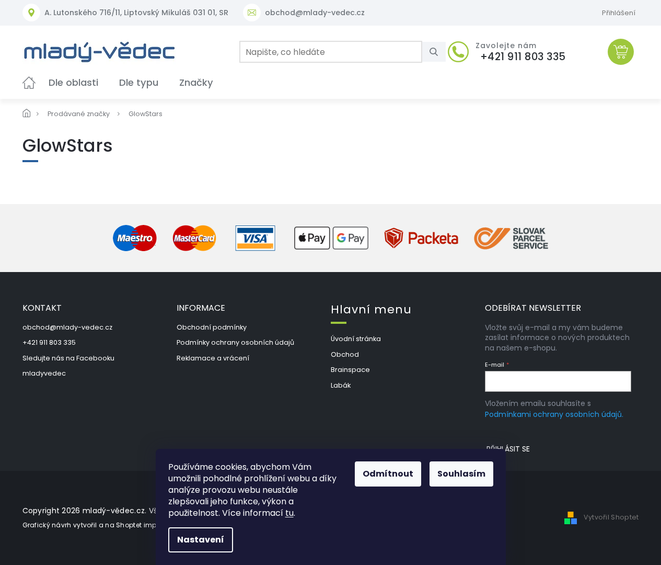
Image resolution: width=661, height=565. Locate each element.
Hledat (438, 52)
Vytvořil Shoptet (611, 517)
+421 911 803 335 (49, 342)
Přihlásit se (508, 449)
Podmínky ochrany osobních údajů (235, 342)
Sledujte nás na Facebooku (68, 358)
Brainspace (350, 369)
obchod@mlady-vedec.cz (67, 327)
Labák (341, 385)
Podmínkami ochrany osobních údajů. (554, 414)
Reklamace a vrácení (213, 358)
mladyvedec (44, 373)
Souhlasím (461, 474)
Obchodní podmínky (212, 327)
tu (289, 513)
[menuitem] (29, 82)
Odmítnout (388, 474)
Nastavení (200, 540)
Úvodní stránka (356, 338)
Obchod (345, 354)
